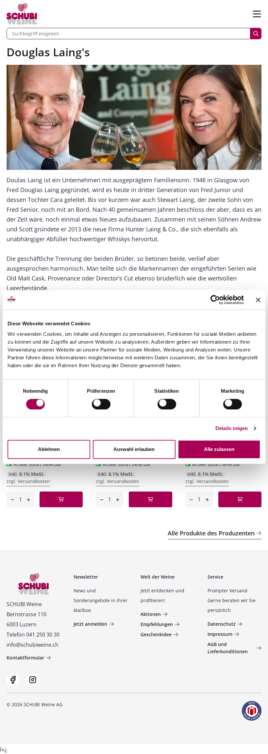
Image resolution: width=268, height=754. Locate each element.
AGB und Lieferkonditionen (228, 648)
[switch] (101, 405)
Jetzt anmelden (90, 624)
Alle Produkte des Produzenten (211, 533)
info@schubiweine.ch (33, 644)
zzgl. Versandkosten (28, 481)
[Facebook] (13, 679)
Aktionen (151, 614)
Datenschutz (222, 624)
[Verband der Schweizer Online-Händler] (251, 711)
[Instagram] (32, 679)
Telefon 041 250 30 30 (33, 634)
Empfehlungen (157, 624)
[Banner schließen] (258, 299)
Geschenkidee (156, 634)
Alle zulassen (219, 449)
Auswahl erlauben (134, 449)
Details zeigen (231, 428)
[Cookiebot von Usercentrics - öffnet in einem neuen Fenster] (215, 300)
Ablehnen (49, 449)
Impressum (220, 634)
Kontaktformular (25, 658)
